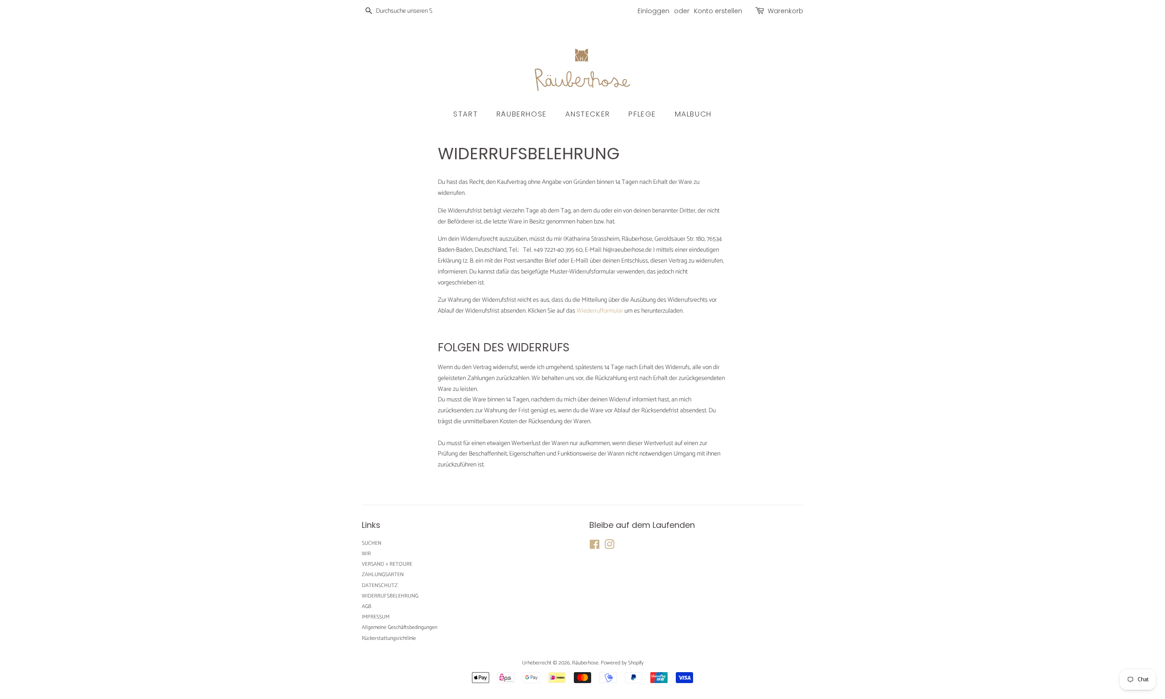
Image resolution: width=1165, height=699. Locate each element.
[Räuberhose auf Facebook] (594, 546)
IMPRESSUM (376, 617)
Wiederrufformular (600, 311)
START (465, 114)
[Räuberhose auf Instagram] (609, 546)
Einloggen (653, 10)
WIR (366, 553)
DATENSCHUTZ (380, 585)
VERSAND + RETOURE (387, 564)
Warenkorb (785, 10)
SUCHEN (371, 543)
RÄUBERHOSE (521, 114)
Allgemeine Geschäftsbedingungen (399, 627)
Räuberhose (585, 662)
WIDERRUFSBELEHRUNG (390, 596)
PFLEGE (642, 114)
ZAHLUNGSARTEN (383, 574)
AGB (366, 606)
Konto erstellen (718, 10)
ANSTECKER (587, 114)
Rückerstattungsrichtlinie (389, 638)
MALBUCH (693, 114)
